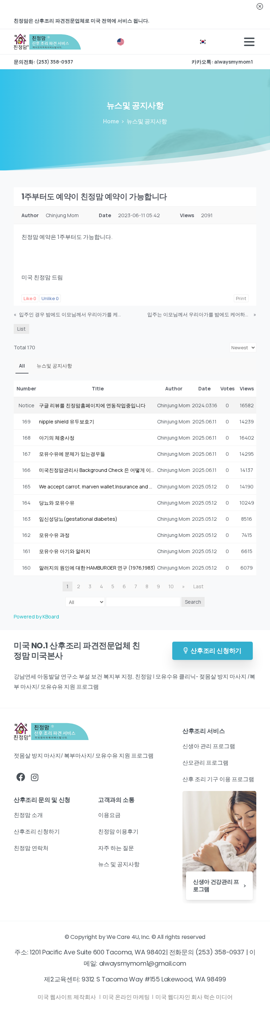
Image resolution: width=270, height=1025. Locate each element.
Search (193, 601)
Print (241, 298)
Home (111, 121)
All (22, 365)
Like (30, 298)
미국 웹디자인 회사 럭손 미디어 (194, 997)
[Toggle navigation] (249, 42)
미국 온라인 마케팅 (127, 997)
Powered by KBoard (36, 616)
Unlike (50, 298)
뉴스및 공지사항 (54, 365)
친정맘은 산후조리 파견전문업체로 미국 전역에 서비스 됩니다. (81, 21)
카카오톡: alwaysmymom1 (222, 62)
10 (171, 586)
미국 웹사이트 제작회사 (67, 997)
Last (198, 586)
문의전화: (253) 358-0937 (43, 62)
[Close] (260, 6)
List (21, 328)
